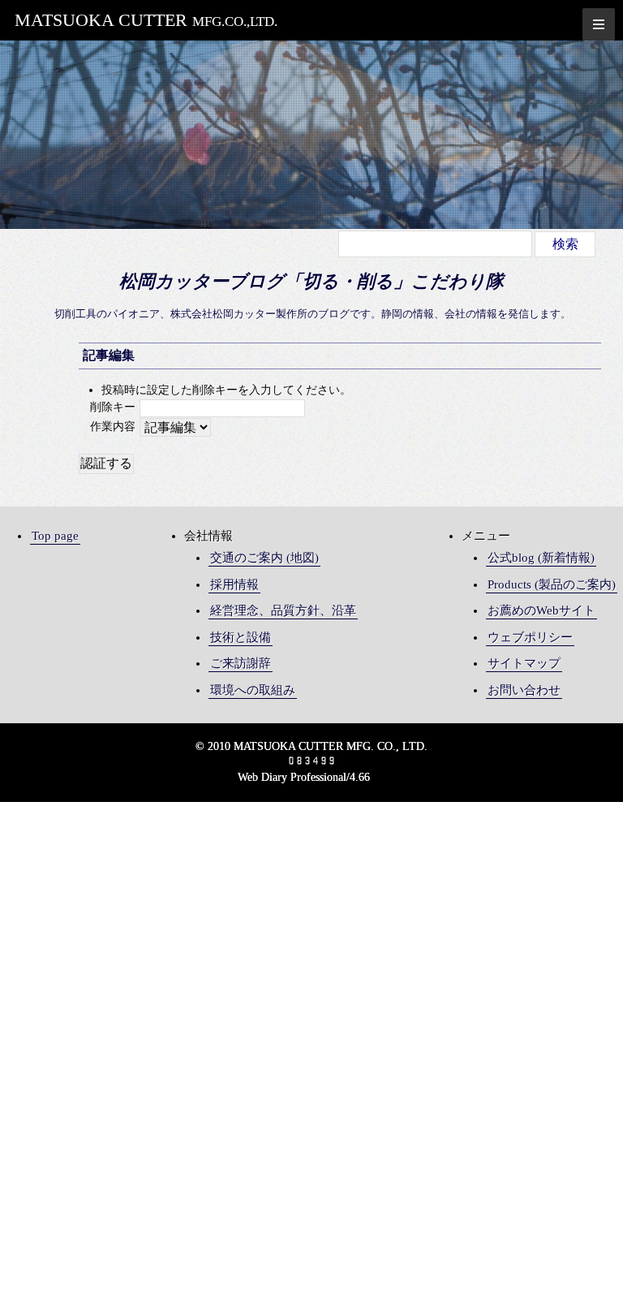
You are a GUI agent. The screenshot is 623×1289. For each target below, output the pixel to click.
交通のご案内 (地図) (264, 557)
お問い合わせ (524, 689)
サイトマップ (524, 663)
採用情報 (234, 584)
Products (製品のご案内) (552, 584)
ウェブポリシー (530, 637)
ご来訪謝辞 (240, 663)
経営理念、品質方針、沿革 (283, 610)
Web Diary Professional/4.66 (304, 777)
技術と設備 (240, 637)
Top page (55, 535)
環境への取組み (252, 689)
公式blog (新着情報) (541, 557)
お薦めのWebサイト (541, 610)
